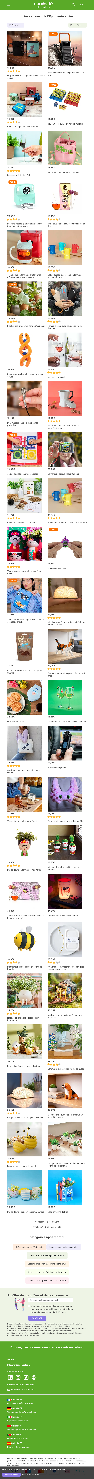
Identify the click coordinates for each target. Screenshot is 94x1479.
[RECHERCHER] (73, 5)
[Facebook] (10, 1377)
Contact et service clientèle (21, 1384)
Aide (9, 1359)
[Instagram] (18, 1377)
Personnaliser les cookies (30, 1474)
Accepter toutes (11, 1475)
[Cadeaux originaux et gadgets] (43, 3)
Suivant (56, 1222)
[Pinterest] (34, 1377)
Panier (81, 4)
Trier (79, 25)
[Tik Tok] (26, 1377)
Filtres (16, 25)
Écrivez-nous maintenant (22, 1389)
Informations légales (17, 1365)
